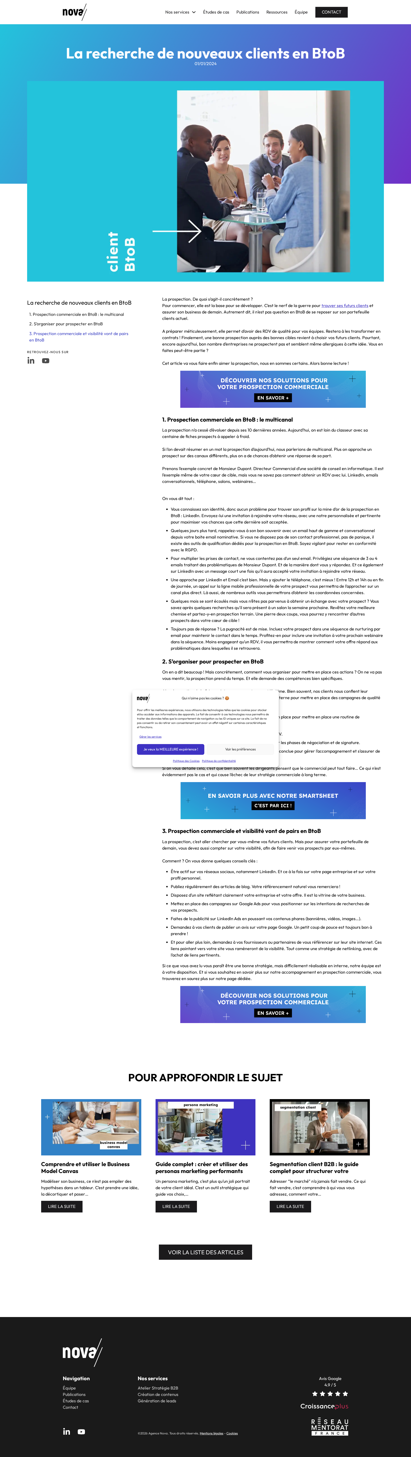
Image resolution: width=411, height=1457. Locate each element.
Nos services (177, 12)
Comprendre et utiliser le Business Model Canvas (85, 1167)
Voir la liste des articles (205, 1252)
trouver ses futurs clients (345, 305)
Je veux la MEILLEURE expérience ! (170, 749)
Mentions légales (211, 1433)
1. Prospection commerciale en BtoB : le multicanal (76, 314)
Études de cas (216, 12)
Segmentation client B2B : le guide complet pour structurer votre (314, 1167)
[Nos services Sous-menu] (194, 12)
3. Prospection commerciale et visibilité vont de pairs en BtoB (78, 337)
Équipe (301, 12)
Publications (247, 12)
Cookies (232, 1433)
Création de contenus (158, 1394)
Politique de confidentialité (219, 761)
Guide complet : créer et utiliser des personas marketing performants (202, 1167)
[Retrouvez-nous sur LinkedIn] (31, 361)
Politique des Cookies (186, 761)
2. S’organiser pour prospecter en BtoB (66, 324)
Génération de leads (157, 1401)
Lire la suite (62, 1206)
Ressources (277, 12)
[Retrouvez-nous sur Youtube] (45, 361)
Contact (331, 12)
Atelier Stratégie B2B (158, 1388)
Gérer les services (150, 736)
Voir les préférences (240, 749)
